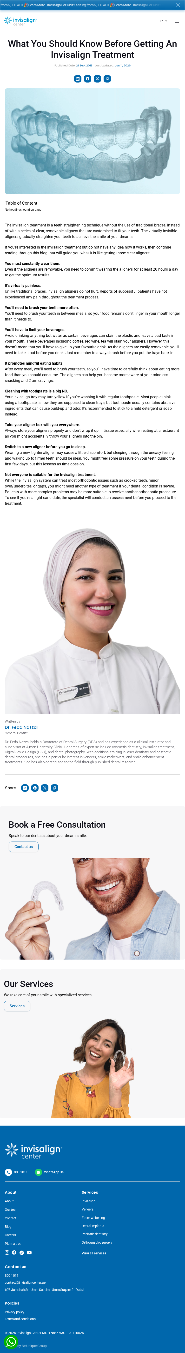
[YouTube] (29, 1252)
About (9, 1201)
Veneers (88, 1209)
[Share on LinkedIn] (77, 79)
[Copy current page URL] (107, 79)
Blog (8, 1226)
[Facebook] (14, 1252)
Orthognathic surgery (97, 1242)
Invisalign (89, 1201)
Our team (11, 1209)
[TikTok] (21, 1252)
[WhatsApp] (11, 1342)
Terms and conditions (20, 1319)
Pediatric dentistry (95, 1234)
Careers (10, 1235)
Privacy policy (14, 1312)
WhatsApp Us (54, 1172)
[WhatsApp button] (38, 1172)
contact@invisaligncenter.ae (25, 1282)
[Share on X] (97, 79)
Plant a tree (13, 1244)
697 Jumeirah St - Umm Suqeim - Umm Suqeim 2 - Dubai (44, 1290)
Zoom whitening (93, 1218)
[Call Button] (8, 1172)
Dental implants (93, 1226)
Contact (10, 1218)
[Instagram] (7, 1252)
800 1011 (21, 1172)
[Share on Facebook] (87, 79)
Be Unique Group (34, 1346)
